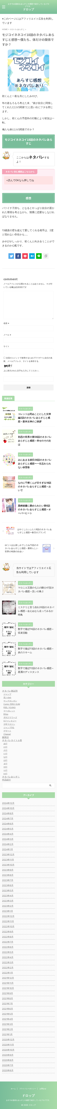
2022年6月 (7, 947)
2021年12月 (8, 977)
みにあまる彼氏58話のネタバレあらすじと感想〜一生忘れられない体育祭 (35, 463)
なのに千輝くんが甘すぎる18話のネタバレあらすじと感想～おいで (34, 486)
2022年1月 (7, 972)
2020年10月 (8, 1049)
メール (7, 335)
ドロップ (28, 9)
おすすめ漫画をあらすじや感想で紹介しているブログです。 (28, 1100)
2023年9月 (7, 870)
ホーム (13, 1089)
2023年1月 (7, 911)
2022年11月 (8, 921)
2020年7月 (7, 1065)
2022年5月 (7, 952)
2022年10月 (8, 926)
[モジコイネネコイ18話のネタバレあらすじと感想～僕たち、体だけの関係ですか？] (32, 256)
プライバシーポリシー (27, 1089)
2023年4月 (7, 895)
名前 (6, 323)
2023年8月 (7, 875)
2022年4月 (7, 957)
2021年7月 (7, 1003)
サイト (6, 346)
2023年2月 (7, 906)
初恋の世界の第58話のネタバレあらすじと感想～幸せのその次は (35, 441)
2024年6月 (7, 823)
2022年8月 (7, 936)
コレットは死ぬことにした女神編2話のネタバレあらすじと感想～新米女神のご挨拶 (34, 418)
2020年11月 (8, 1044)
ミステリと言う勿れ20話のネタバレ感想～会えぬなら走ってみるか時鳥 (36, 611)
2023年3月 (7, 900)
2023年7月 (7, 880)
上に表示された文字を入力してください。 (21, 370)
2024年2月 (7, 844)
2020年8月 (7, 1060)
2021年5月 (7, 1013)
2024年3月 (7, 839)
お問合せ (43, 1089)
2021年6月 (7, 1008)
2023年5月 (7, 890)
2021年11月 (8, 983)
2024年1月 (7, 849)
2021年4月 (7, 1019)
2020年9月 (7, 1055)
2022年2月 (7, 967)
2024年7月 (7, 818)
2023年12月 (8, 854)
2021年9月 (7, 993)
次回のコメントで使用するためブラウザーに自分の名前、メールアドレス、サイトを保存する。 (27, 359)
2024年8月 (7, 813)
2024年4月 (7, 834)
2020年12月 (8, 1039)
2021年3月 (7, 1024)
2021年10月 (8, 988)
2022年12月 (8, 916)
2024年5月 (7, 828)
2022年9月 (7, 931)
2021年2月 (7, 1029)
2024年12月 (8, 803)
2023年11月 (8, 859)
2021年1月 (7, 1034)
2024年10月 (8, 808)
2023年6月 (7, 885)
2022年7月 (7, 941)
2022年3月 (7, 962)
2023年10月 (8, 864)
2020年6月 (7, 1070)
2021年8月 (7, 998)
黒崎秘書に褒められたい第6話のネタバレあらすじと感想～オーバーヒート (34, 509)
